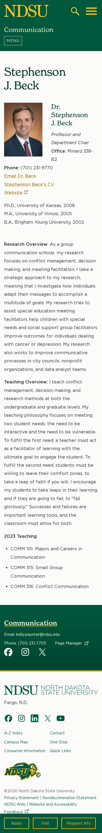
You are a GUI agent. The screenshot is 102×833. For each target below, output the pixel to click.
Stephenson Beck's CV (29, 184)
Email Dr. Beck (20, 176)
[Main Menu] (91, 11)
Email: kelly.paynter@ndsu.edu (32, 634)
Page (69, 643)
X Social (43, 653)
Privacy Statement (21, 798)
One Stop (59, 742)
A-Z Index (13, 733)
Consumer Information (24, 751)
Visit (45, 823)
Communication (30, 623)
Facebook (8, 652)
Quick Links (60, 751)
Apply (16, 823)
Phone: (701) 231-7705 (25, 643)
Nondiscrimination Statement (69, 798)
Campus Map (16, 742)
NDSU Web (15, 804)
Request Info (78, 823)
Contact (57, 733)
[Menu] (51, 41)
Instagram (25, 652)
